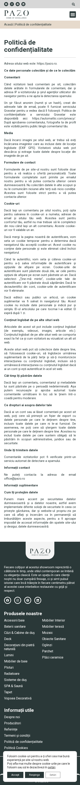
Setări (53, 774)
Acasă (8, 24)
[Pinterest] (18, 4)
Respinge (34, 774)
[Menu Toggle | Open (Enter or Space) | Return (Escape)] (73, 14)
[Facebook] (6, 4)
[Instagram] (12, 4)
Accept (15, 774)
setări (51, 767)
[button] (73, 4)
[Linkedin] (23, 4)
